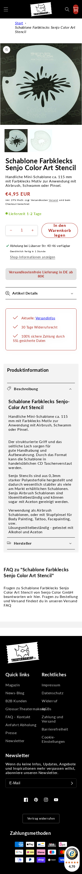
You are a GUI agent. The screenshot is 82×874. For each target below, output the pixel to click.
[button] (6, 9)
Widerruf (50, 701)
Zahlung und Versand (52, 719)
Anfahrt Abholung (20, 725)
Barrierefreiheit (55, 729)
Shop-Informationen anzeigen (32, 257)
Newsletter (15, 740)
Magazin (12, 685)
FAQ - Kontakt (18, 717)
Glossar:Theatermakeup (22, 709)
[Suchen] (67, 9)
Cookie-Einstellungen (53, 739)
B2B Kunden (16, 701)
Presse (11, 732)
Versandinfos (45, 318)
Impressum (51, 685)
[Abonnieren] (72, 783)
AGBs (46, 709)
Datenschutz (53, 693)
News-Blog (14, 693)
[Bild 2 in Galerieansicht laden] (41, 140)
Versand (53, 200)
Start (19, 23)
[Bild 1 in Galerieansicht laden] (16, 140)
